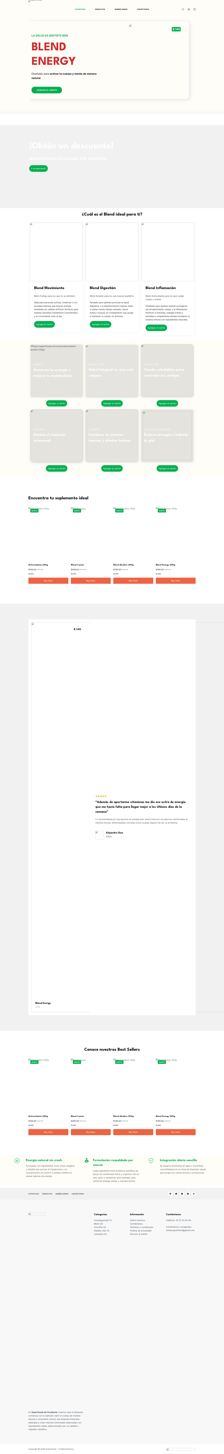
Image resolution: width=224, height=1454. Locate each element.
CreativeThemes (66, 1449)
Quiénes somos (120, 9)
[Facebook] (170, 1194)
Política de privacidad (140, 1230)
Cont (132, 1223)
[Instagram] (182, 1194)
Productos (100, 9)
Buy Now (48, 580)
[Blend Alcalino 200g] (133, 533)
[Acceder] (189, 9)
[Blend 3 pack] (91, 533)
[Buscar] (183, 9)
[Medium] (194, 1194)
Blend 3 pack (77, 565)
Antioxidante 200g (38, 565)
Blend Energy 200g (165, 565)
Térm (132, 1227)
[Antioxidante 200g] (48, 533)
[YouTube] (188, 1194)
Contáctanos (143, 9)
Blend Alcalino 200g (123, 565)
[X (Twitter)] (176, 1194)
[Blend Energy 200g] (176, 533)
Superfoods (80, 9)
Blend (31, 574)
